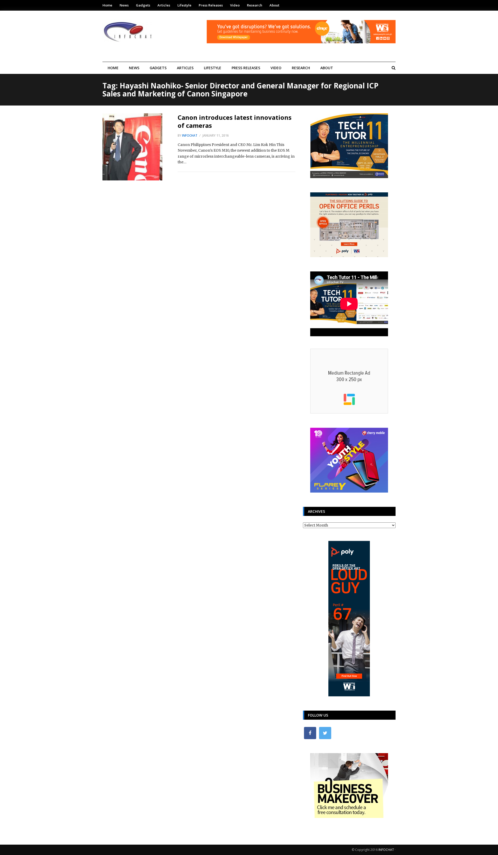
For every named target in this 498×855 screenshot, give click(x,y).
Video (235, 5)
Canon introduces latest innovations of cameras (235, 121)
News (124, 5)
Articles (163, 5)
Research (254, 5)
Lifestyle (184, 5)
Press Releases (211, 5)
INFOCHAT (386, 849)
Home (107, 5)
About (274, 5)
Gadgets (143, 5)
